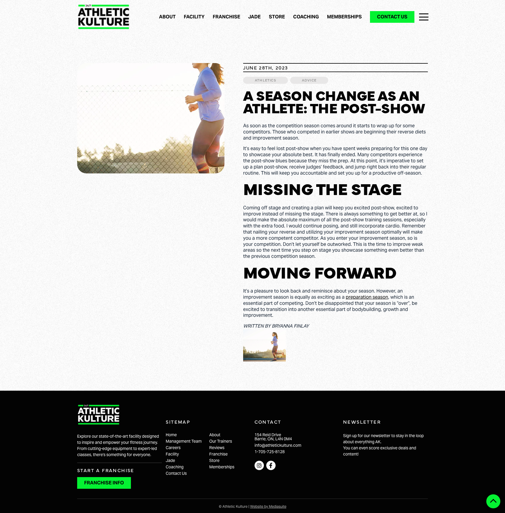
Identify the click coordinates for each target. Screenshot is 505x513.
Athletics (265, 80)
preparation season (367, 297)
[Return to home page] (103, 17)
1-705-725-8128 (270, 451)
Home (171, 435)
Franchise (226, 17)
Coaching (306, 17)
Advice (309, 80)
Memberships (344, 17)
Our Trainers (220, 441)
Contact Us (392, 17)
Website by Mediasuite (268, 506)
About (167, 17)
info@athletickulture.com (278, 445)
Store (277, 17)
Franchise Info (104, 483)
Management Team (184, 441)
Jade (254, 17)
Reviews (216, 448)
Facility (194, 17)
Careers (173, 448)
